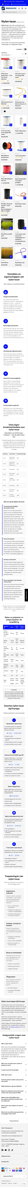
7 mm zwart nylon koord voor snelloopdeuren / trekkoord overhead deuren (20, 237)
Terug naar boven (14, 1121)
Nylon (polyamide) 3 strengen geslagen (20, 180)
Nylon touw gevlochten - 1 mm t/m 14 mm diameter (6, 76)
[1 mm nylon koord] (21, 146)
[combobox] (14, 12)
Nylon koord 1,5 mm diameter (7, 103)
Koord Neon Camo (20, 204)
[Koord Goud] (7, 253)
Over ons (10, 1183)
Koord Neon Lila (19, 262)
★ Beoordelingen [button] (26, 595)
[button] (22, 8)
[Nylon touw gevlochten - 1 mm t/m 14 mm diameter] (7, 64)
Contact (15, 1183)
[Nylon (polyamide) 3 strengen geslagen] (21, 169)
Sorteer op (4, 52)
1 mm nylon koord (20, 155)
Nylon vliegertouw (20, 131)
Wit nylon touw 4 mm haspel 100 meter (20, 75)
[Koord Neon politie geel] (7, 224)
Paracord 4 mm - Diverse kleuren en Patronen (20, 104)
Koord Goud (4, 262)
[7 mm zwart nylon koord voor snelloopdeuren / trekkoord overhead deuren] (21, 224)
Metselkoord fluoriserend (5, 156)
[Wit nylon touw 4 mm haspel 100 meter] (21, 64)
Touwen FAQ (4, 1183)
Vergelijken (19, 49)
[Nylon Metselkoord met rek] (7, 169)
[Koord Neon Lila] (21, 253)
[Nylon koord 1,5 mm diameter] (7, 92)
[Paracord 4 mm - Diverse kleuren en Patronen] (21, 92)
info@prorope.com (15, 1027)
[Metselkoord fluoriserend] (7, 146)
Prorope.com (7, 1181)
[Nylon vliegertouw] (21, 121)
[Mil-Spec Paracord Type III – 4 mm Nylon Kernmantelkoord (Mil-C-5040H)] (7, 194)
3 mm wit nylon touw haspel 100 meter (6, 132)
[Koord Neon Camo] (21, 194)
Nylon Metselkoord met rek (6, 179)
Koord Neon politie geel (6, 235)
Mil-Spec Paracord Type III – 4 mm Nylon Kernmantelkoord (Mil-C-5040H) (6, 207)
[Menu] (25, 8)
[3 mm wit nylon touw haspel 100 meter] (7, 121)
